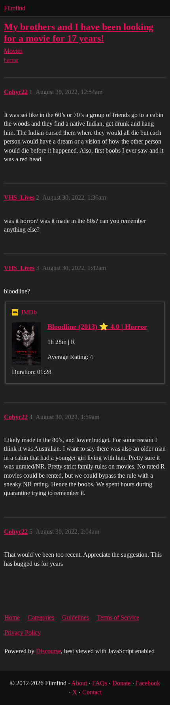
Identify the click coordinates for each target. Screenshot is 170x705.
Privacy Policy (22, 632)
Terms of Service (118, 617)
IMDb (29, 312)
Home (12, 617)
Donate (121, 683)
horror (11, 60)
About (79, 683)
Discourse (48, 651)
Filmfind (14, 8)
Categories (41, 617)
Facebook (148, 683)
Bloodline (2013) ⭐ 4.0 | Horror (97, 327)
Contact (92, 692)
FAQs (99, 683)
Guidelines (75, 617)
